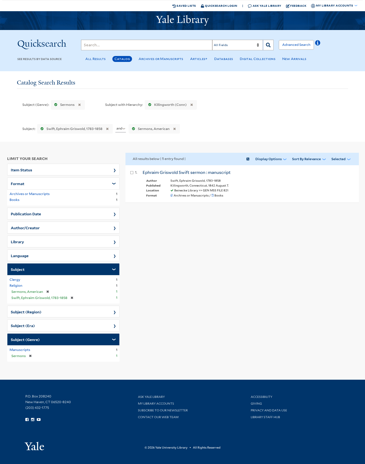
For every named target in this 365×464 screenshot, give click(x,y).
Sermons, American (153, 129)
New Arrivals (294, 59)
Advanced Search (296, 45)
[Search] (268, 45)
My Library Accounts (156, 403)
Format (17, 183)
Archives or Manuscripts (161, 59)
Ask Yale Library (266, 6)
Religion (16, 286)
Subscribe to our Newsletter (163, 410)
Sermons (67, 105)
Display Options (268, 159)
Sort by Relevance (306, 159)
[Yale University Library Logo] (182, 20)
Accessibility (261, 396)
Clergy (15, 280)
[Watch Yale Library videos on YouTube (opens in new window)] (39, 420)
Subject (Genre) (25, 339)
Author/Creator (25, 227)
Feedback (298, 6)
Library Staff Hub (265, 417)
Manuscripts (20, 350)
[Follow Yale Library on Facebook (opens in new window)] (27, 420)
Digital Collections (257, 59)
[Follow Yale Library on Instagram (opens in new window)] (32, 420)
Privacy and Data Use (269, 410)
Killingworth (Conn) (170, 105)
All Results (95, 59)
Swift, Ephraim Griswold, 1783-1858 (74, 129)
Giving (256, 403)
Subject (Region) (26, 311)
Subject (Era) (23, 325)
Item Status (21, 169)
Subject (18, 269)
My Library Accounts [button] (334, 5)
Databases (223, 59)
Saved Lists (186, 6)
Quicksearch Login (220, 6)
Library (17, 241)
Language (20, 255)
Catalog (122, 59)
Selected (338, 159)
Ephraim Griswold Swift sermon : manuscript (187, 172)
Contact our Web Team (158, 417)
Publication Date (26, 213)
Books (14, 200)
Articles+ (199, 59)
